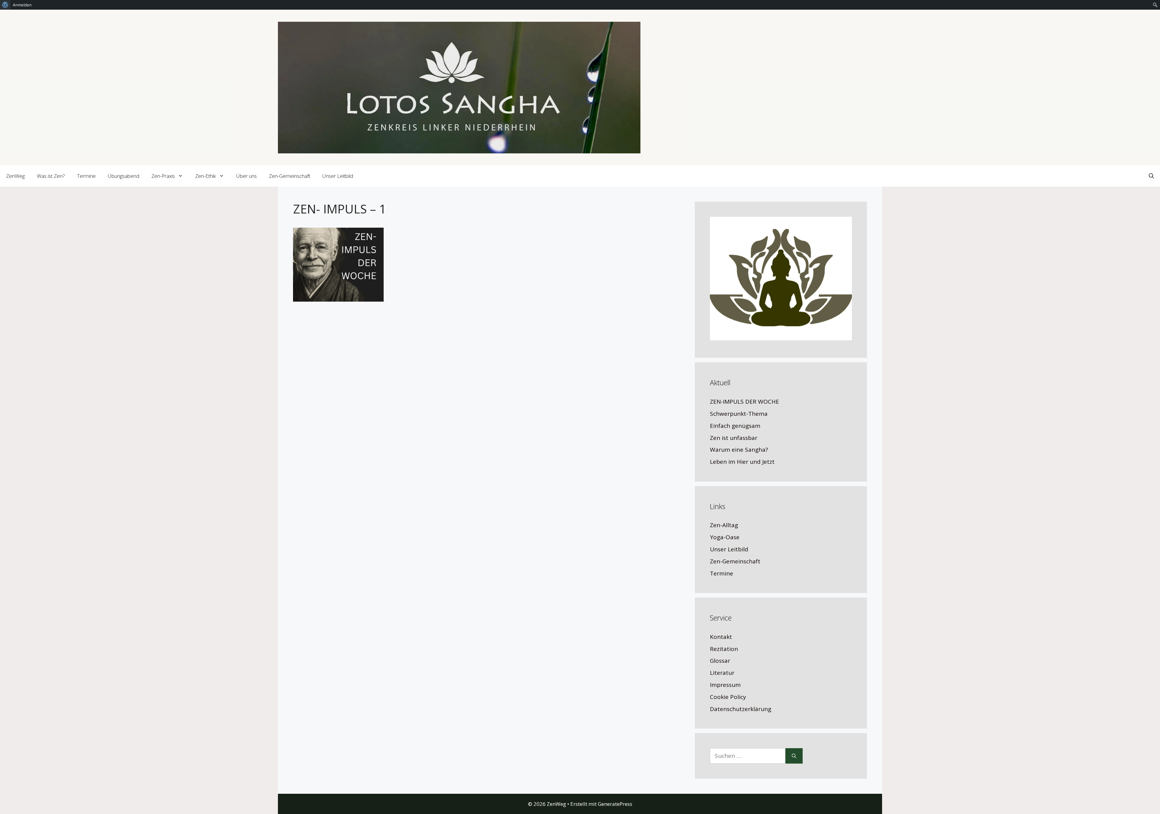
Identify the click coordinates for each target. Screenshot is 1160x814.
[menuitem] (5, 5)
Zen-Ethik (205, 175)
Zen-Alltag (724, 525)
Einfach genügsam (735, 426)
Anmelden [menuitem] (22, 4)
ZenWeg (15, 175)
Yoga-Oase (725, 537)
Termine (86, 175)
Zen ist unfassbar (733, 438)
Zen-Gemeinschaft (289, 175)
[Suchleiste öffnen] (1151, 176)
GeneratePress (615, 803)
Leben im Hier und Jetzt (742, 462)
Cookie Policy (728, 697)
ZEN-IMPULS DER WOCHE (744, 401)
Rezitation (724, 649)
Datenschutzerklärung (740, 709)
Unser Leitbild (337, 175)
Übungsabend (123, 175)
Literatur (722, 673)
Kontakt (721, 637)
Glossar (720, 661)
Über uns (246, 175)
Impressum (725, 685)
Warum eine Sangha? (739, 449)
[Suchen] (794, 756)
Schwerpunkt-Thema (739, 414)
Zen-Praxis (163, 175)
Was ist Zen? (51, 175)
